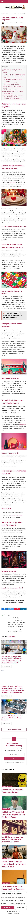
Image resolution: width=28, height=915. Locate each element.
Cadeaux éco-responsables (13, 90)
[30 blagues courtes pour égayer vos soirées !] (14, 780)
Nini (7, 22)
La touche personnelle (11, 96)
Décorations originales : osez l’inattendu (13, 95)
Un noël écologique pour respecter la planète (12, 87)
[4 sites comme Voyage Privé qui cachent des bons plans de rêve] (14, 852)
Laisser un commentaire (14, 729)
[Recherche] (26, 1)
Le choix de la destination (12, 84)
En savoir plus (6, 666)
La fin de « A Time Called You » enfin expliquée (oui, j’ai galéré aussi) (13, 814)
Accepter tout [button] (7, 907)
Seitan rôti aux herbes (16, 515)
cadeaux (8, 456)
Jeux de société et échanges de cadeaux (14, 80)
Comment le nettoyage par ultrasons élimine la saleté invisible (11, 718)
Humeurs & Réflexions (7, 786)
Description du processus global (14, 98)
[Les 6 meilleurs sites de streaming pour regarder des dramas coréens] (14, 877)
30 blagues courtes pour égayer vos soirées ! (12, 790)
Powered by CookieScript (14, 913)
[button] (14, 911)
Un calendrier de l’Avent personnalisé (15, 74)
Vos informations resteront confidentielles (14, 762)
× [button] (26, 893)
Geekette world (6, 808)
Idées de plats (9, 93)
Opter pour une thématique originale (12, 69)
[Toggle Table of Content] (23, 67)
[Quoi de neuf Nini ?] (14, 7)
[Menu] (2, 1)
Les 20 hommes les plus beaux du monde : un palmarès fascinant (12, 839)
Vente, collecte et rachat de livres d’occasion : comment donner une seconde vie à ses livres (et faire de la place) (12, 689)
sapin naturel (22, 424)
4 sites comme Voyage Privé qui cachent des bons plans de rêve (14, 864)
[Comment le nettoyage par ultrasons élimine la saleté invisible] (14, 706)
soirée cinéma (12, 182)
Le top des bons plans (7, 858)
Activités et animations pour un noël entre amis (14, 76)
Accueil (10, 13)
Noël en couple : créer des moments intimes (12, 71)
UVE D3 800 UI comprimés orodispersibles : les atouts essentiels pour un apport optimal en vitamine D (11, 660)
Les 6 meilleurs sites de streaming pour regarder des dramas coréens (13, 889)
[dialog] (14, 903)
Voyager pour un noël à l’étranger (12, 83)
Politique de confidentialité (19, 905)
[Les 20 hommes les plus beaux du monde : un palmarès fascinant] (14, 827)
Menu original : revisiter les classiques (13, 91)
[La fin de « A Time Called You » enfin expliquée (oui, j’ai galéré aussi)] (14, 803)
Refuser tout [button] (20, 907)
